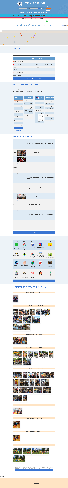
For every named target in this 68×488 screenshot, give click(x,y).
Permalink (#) (46, 6)
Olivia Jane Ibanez (16, 116)
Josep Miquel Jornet (16, 125)
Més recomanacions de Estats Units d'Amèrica (34, 78)
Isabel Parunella (17, 108)
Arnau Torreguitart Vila (16, 121)
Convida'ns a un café (36, 484)
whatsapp (41, 91)
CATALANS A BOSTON (34, 3)
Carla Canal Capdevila (16, 118)
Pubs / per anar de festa (20, 69)
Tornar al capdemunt (3, 476)
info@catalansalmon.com (36, 483)
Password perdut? (42, 8)
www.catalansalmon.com (38, 6)
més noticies (34, 232)
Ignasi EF (16, 101)
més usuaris (18, 128)
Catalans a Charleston (51, 118)
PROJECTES (27, 18)
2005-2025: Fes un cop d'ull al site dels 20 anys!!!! (34, 16)
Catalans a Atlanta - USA (51, 106)
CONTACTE (45, 18)
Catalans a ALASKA (51, 103)
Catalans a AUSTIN (51, 108)
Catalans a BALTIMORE (51, 110)
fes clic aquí (24, 89)
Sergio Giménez (17, 114)
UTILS (31, 18)
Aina (16, 123)
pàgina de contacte (36, 92)
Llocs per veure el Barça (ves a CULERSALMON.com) (21, 61)
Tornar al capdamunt (64, 25)
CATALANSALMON (20, 18)
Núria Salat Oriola (16, 111)
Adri (16, 106)
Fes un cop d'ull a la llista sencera (34, 280)
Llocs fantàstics (19, 64)
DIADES (36, 18)
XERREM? (40, 18)
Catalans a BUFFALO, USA (51, 115)
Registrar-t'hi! (18, 130)
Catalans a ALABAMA (51, 101)
